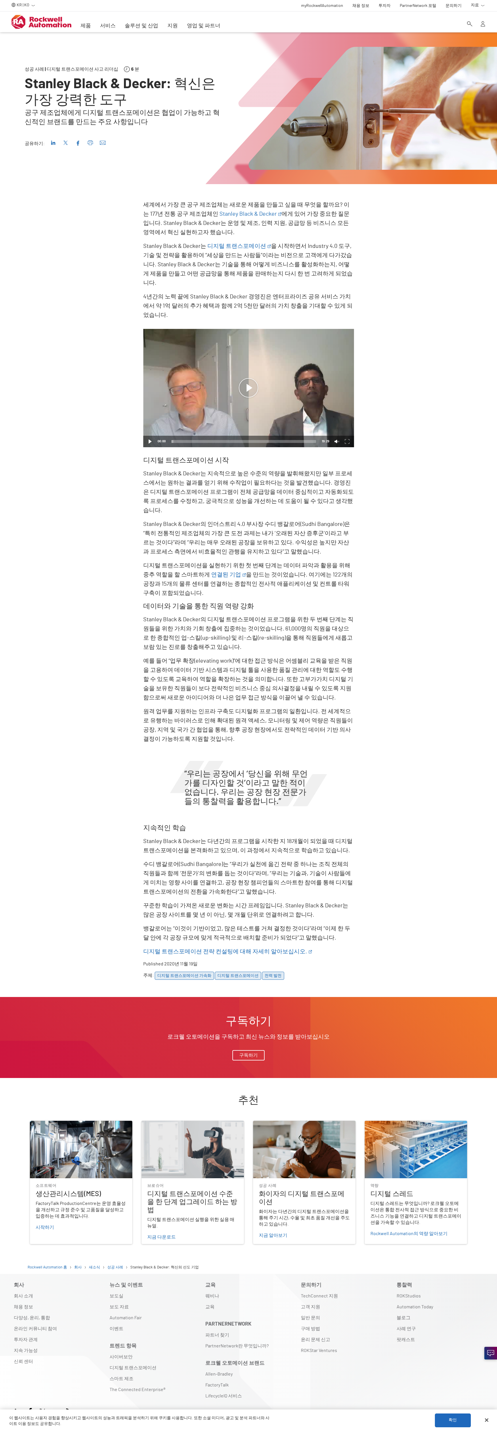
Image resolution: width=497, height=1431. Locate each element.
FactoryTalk (217, 1385)
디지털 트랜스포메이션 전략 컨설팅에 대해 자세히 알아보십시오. (225, 951)
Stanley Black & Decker (248, 214)
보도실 (116, 1296)
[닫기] (487, 1420)
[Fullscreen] (347, 441)
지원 (172, 25)
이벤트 (116, 1328)
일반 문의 (310, 1318)
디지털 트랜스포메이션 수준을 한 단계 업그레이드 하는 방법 (192, 1127)
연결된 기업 (226, 575)
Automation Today (415, 1307)
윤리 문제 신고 (315, 1339)
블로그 (403, 1318)
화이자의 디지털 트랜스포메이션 (286, 1124)
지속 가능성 (26, 1350)
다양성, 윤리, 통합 (32, 1318)
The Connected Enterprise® (137, 1389)
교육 (210, 1307)
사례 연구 (406, 1328)
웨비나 (212, 1296)
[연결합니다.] (490, 1353)
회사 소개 (23, 1296)
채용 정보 (23, 1307)
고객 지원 (310, 1307)
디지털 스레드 (379, 1124)
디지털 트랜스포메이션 (236, 246)
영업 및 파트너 (203, 25)
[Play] (150, 441)
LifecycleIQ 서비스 (223, 1396)
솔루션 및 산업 (141, 25)
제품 (86, 25)
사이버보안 (121, 1357)
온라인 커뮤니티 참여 (35, 1328)
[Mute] (336, 441)
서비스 (108, 25)
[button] (248, 388)
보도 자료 (119, 1307)
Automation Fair (126, 1318)
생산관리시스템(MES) (51, 1124)
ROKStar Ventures (319, 1350)
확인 (453, 1420)
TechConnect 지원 (319, 1296)
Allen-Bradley (219, 1374)
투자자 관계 (26, 1339)
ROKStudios (409, 1296)
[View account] (482, 24)
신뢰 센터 (23, 1361)
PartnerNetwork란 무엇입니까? (237, 1346)
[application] (248, 388)
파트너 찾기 (217, 1335)
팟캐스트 (406, 1339)
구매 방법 (310, 1328)
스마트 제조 (121, 1378)
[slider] (243, 441)
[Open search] (469, 24)
